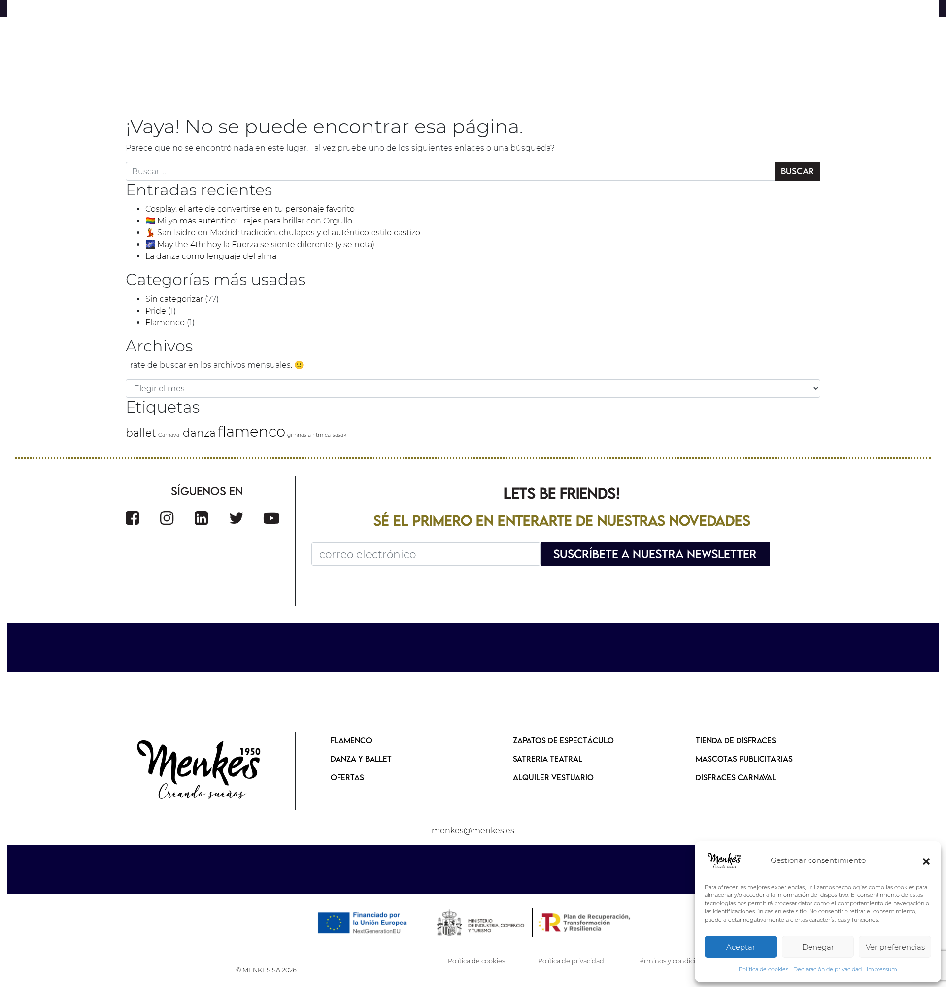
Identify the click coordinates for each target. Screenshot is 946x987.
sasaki (340, 435)
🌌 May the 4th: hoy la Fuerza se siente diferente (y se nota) (259, 244)
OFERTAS (347, 777)
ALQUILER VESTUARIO (553, 777)
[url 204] (199, 771)
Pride (155, 311)
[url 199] (166, 518)
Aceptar (740, 947)
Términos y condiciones (673, 961)
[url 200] (201, 518)
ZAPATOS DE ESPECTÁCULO (563, 740)
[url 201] (236, 518)
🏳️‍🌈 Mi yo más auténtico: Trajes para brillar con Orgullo (248, 220)
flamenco (251, 431)
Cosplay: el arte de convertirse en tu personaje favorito (250, 209)
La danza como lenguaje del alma (210, 256)
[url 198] (132, 518)
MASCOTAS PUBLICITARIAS (744, 759)
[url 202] (271, 518)
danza (199, 432)
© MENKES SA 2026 (266, 970)
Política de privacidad (571, 961)
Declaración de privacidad (827, 969)
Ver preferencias (895, 947)
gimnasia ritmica (309, 435)
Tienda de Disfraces (736, 740)
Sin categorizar (174, 299)
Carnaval (169, 435)
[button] (926, 861)
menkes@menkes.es (473, 830)
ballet (141, 432)
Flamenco (165, 322)
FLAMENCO (351, 740)
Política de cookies (763, 969)
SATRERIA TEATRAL (547, 759)
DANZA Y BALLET (361, 759)
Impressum (882, 969)
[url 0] (724, 861)
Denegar (818, 947)
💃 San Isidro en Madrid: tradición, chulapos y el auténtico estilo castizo (282, 232)
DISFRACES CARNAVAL (736, 777)
